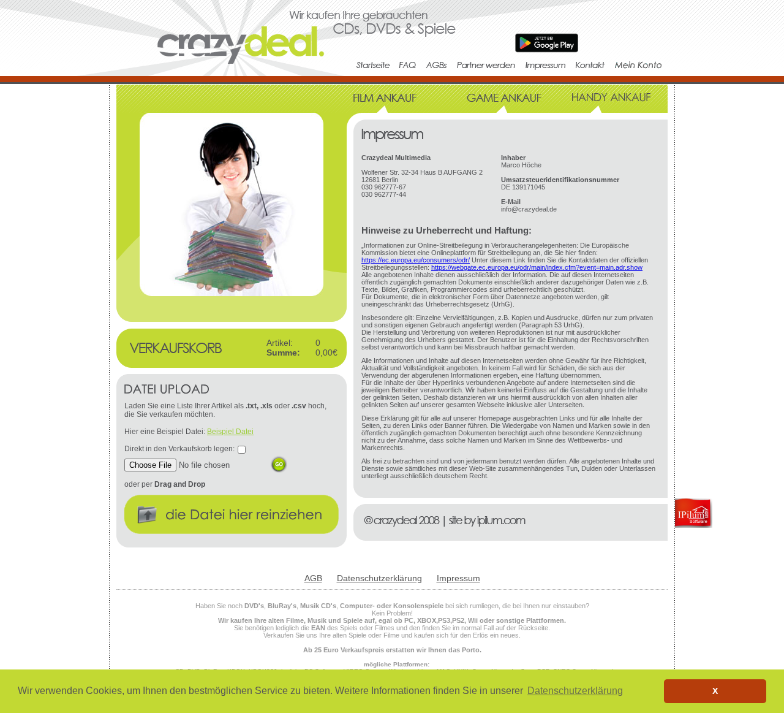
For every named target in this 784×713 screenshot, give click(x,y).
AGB (313, 578)
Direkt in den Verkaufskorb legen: (179, 448)
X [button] (715, 691)
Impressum (458, 578)
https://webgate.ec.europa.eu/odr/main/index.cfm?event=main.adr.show (537, 267)
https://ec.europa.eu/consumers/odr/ (415, 260)
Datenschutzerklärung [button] (575, 690)
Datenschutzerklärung (379, 578)
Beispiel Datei (230, 431)
